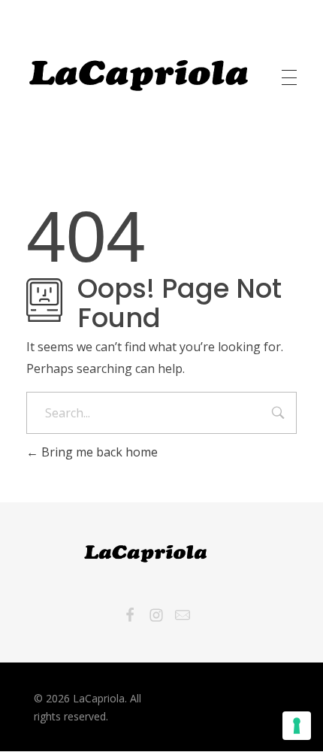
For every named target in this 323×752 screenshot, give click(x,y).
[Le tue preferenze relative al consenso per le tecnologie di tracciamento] (296, 725)
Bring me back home (98, 452)
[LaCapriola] (139, 75)
